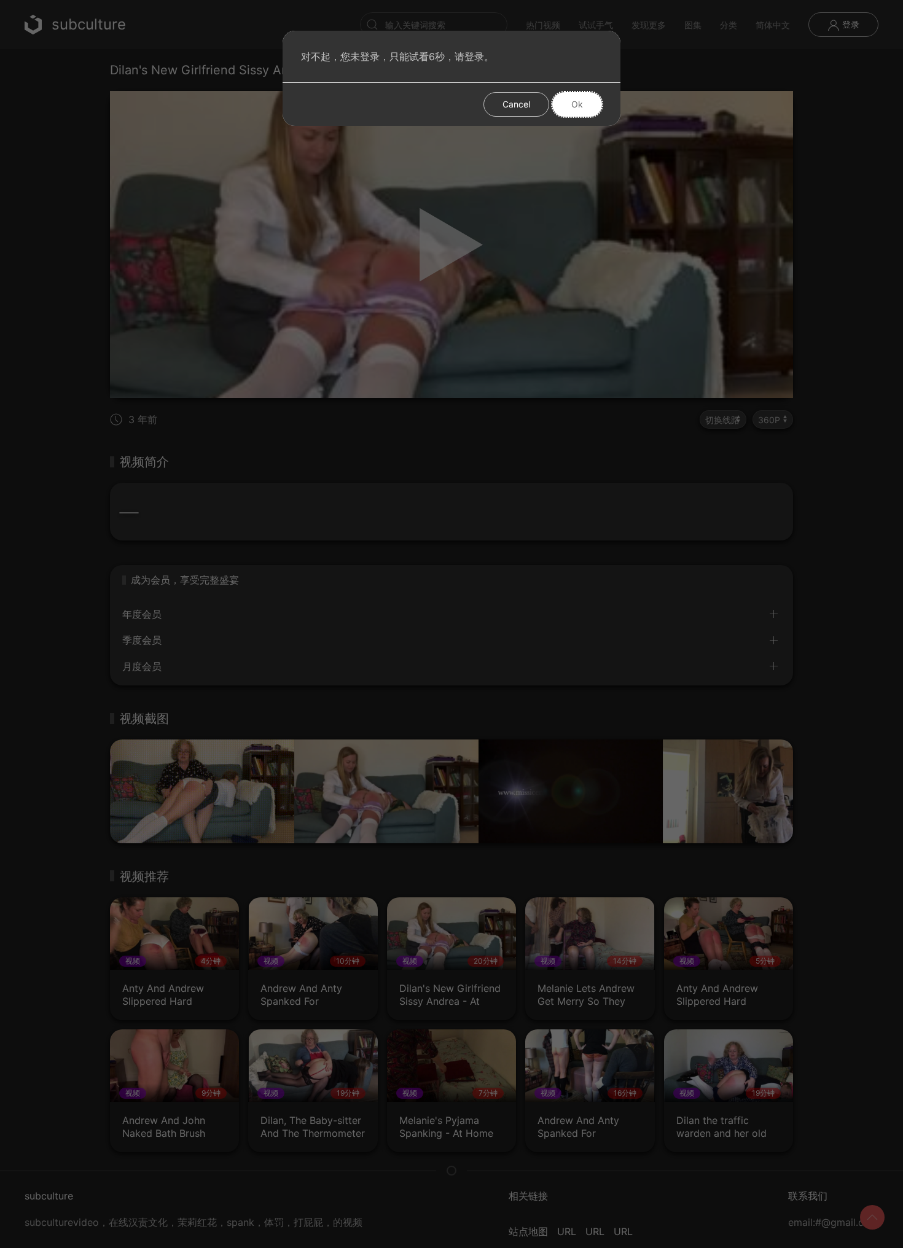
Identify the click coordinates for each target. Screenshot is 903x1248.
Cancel (516, 104)
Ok (577, 104)
